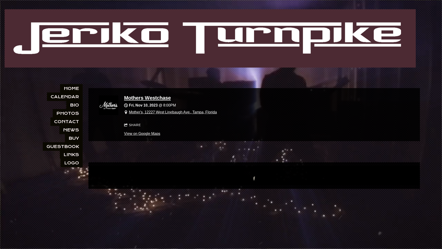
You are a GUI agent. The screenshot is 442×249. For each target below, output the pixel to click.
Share (135, 125)
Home (71, 88)
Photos (67, 113)
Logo (71, 162)
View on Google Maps (142, 134)
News (71, 129)
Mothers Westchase (147, 98)
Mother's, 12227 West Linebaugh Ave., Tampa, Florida (173, 112)
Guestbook (63, 146)
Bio (74, 105)
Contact (66, 121)
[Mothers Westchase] (108, 114)
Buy (74, 138)
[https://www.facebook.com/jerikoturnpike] (254, 178)
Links (71, 154)
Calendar (65, 96)
